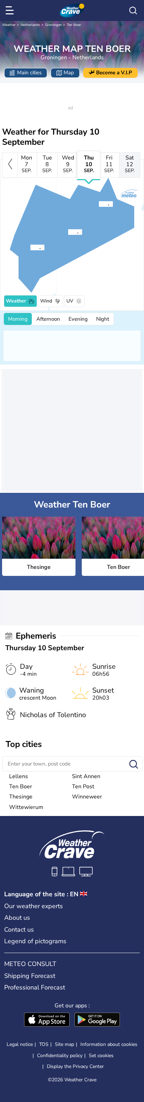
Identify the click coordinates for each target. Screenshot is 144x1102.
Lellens (18, 776)
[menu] (10, 10)
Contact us (19, 929)
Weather (9, 24)
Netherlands (30, 24)
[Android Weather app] (97, 1020)
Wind (46, 301)
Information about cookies (108, 1044)
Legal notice (20, 1044)
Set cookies (101, 1056)
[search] (133, 10)
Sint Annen (86, 776)
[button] (32, 247)
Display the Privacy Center (75, 1066)
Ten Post (83, 786)
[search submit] (134, 765)
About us (17, 917)
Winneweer (87, 797)
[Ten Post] (98, 204)
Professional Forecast (34, 987)
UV (69, 301)
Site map (64, 1044)
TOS (44, 1044)
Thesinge (21, 797)
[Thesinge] (30, 247)
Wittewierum (26, 807)
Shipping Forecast (29, 976)
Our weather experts (33, 906)
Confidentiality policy (59, 1055)
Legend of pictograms (35, 941)
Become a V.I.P (114, 72)
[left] (10, 165)
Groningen (53, 24)
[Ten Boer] (67, 232)
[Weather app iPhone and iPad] (47, 1020)
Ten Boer (74, 24)
